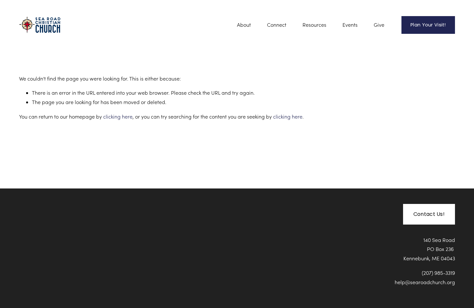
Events (350, 24)
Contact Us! (429, 214)
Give (379, 24)
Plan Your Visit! (428, 25)
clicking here (118, 116)
